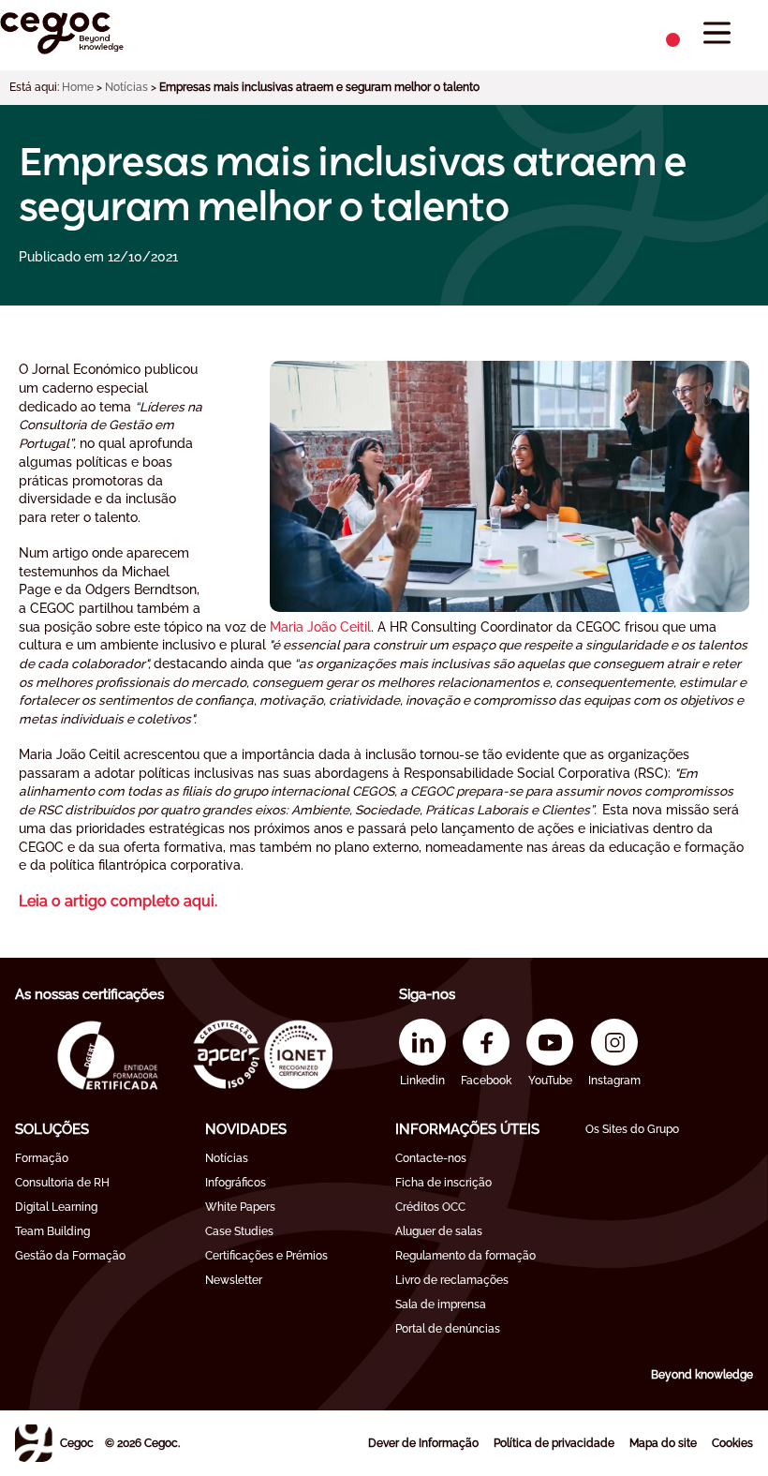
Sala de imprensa (440, 1304)
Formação (41, 1158)
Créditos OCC (430, 1207)
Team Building (52, 1231)
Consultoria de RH (62, 1182)
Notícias (126, 87)
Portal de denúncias (447, 1328)
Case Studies (239, 1231)
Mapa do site (663, 1443)
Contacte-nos (430, 1158)
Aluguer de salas (438, 1231)
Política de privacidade (554, 1443)
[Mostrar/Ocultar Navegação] (717, 33)
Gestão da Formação (70, 1255)
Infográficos (235, 1182)
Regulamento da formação (465, 1255)
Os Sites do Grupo (632, 1129)
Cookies (732, 1443)
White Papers (240, 1207)
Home (78, 87)
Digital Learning (56, 1207)
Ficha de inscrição (443, 1182)
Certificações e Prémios (266, 1255)
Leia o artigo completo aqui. (118, 901)
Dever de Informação (423, 1443)
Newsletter (233, 1280)
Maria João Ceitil (320, 626)
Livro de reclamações (452, 1280)
